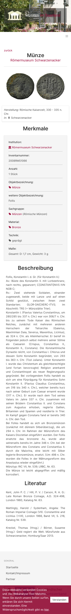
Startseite (12, 567)
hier (46, 609)
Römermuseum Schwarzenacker (35, 60)
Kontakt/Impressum (18, 573)
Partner (10, 579)
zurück (8, 50)
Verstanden (59, 599)
